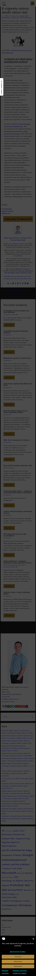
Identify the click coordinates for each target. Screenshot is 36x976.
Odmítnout (18, 961)
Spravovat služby (17, 951)
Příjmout (18, 956)
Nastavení (18, 966)
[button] (33, 939)
